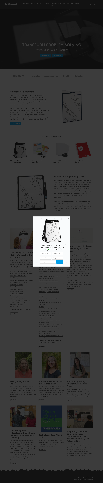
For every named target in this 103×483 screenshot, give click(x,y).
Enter (60, 262)
